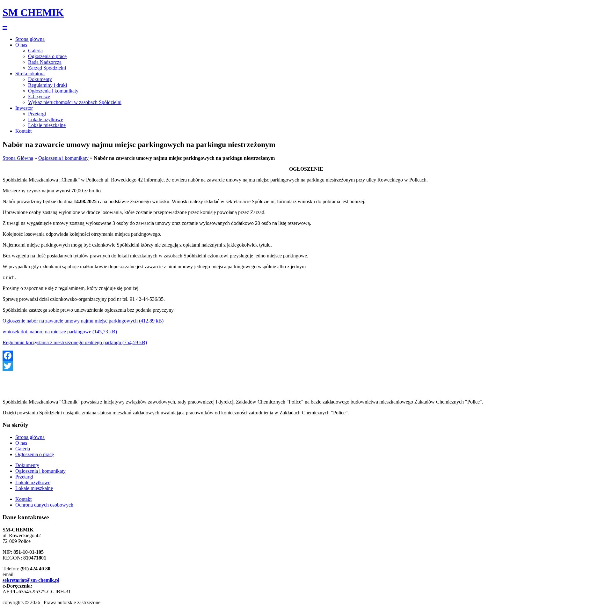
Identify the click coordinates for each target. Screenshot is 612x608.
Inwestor (24, 108)
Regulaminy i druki (47, 85)
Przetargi (37, 113)
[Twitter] (306, 366)
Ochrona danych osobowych (44, 505)
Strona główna (30, 39)
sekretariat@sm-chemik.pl (31, 580)
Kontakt (23, 131)
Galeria (35, 50)
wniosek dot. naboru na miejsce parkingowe (47, 331)
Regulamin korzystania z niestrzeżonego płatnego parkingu (62, 342)
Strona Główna (18, 158)
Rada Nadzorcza (45, 62)
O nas (21, 45)
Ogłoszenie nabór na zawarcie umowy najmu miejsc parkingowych (70, 320)
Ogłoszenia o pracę (47, 56)
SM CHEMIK (33, 12)
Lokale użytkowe (45, 119)
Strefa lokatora (30, 73)
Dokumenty (40, 79)
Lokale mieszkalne (47, 125)
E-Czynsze (39, 96)
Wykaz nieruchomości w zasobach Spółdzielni (74, 102)
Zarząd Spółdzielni (47, 67)
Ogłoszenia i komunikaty (53, 90)
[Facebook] (306, 356)
